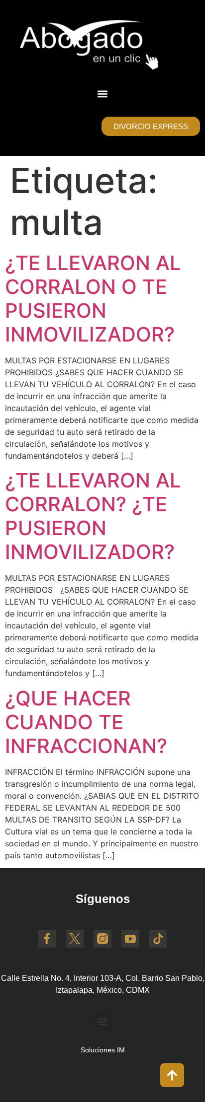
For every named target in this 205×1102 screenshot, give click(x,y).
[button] (103, 93)
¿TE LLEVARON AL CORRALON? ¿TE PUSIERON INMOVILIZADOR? (93, 516)
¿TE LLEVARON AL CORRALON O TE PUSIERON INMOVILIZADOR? (93, 298)
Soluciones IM (103, 1050)
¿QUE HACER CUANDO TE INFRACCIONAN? (86, 722)
